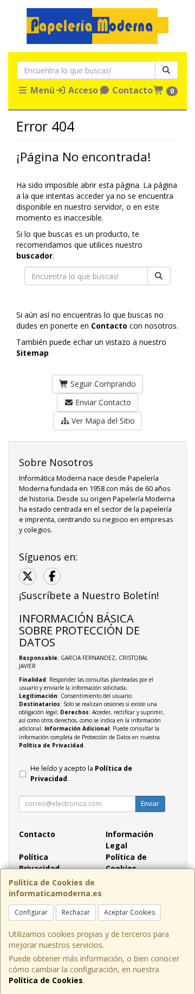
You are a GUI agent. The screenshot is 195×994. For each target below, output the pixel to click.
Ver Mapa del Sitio (102, 421)
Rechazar (76, 912)
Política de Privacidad (51, 745)
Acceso (82, 90)
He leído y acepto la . (81, 773)
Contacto (131, 90)
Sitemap (32, 353)
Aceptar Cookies (129, 912)
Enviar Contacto (102, 402)
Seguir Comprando (102, 384)
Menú (41, 90)
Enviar (150, 803)
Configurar (31, 912)
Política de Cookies (46, 980)
